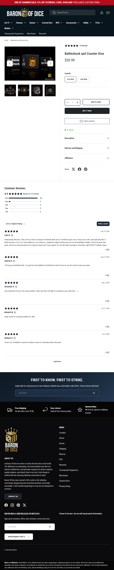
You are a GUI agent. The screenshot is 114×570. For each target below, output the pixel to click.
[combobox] (72, 12)
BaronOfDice (13, 550)
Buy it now (87, 111)
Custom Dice (47, 23)
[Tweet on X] (73, 169)
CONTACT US (13, 496)
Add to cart (96, 102)
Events (62, 443)
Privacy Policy (64, 486)
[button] (108, 12)
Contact (62, 432)
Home (6, 40)
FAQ (61, 459)
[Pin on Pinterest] (86, 169)
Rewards (42, 33)
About (61, 438)
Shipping (62, 448)
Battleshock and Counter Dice (19, 40)
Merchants (31, 33)
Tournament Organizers (14, 33)
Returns (62, 454)
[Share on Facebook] (79, 169)
